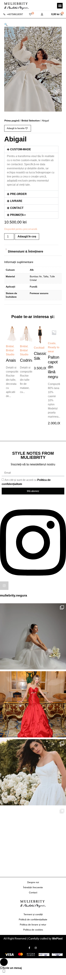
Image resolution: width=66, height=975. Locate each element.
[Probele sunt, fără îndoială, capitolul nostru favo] (33, 772)
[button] (60, 5)
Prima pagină (11, 120)
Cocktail (39, 347)
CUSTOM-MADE (20, 149)
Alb (32, 269)
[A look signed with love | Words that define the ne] (33, 704)
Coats (52, 343)
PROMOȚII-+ (18, 214)
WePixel (57, 938)
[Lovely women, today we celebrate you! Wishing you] (33, 840)
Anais (11, 360)
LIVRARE (16, 201)
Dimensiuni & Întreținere (25, 251)
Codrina (27, 360)
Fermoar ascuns (39, 293)
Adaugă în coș (27, 236)
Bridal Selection (30, 120)
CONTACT (17, 207)
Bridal (10, 346)
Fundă (33, 286)
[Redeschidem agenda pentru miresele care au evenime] (33, 636)
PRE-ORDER (18, 194)
